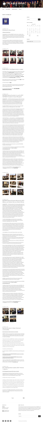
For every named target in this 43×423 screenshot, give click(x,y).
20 (35, 31)
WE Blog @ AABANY (16, 3)
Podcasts (20, 9)
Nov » (38, 35)
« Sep (29, 35)
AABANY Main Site (14, 9)
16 (27, 31)
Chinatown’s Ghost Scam (8, 30)
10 (29, 29)
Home (3, 9)
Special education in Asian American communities (10, 331)
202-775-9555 (14, 282)
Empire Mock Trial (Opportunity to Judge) (12, 69)
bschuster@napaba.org (6, 283)
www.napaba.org (16, 301)
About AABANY (8, 9)
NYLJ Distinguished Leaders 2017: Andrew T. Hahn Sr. (11, 371)
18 (31, 31)
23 (27, 32)
